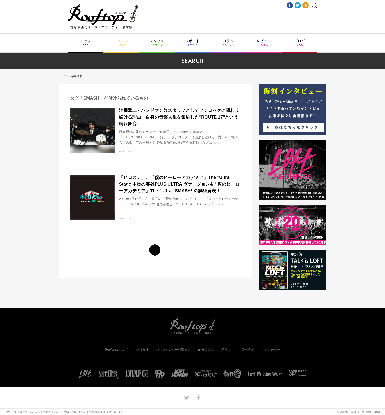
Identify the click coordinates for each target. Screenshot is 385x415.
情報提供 (227, 349)
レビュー (264, 43)
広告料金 (247, 349)
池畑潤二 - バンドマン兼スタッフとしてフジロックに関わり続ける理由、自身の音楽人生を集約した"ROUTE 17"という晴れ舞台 (179, 117)
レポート (192, 43)
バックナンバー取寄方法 (173, 349)
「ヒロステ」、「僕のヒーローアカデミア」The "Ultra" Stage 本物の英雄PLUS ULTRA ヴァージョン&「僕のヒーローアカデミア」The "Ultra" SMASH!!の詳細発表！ (179, 184)
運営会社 (142, 349)
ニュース (121, 43)
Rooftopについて (117, 349)
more (215, 142)
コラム (228, 43)
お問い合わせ (270, 349)
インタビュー (157, 43)
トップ (85, 43)
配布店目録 (206, 349)
